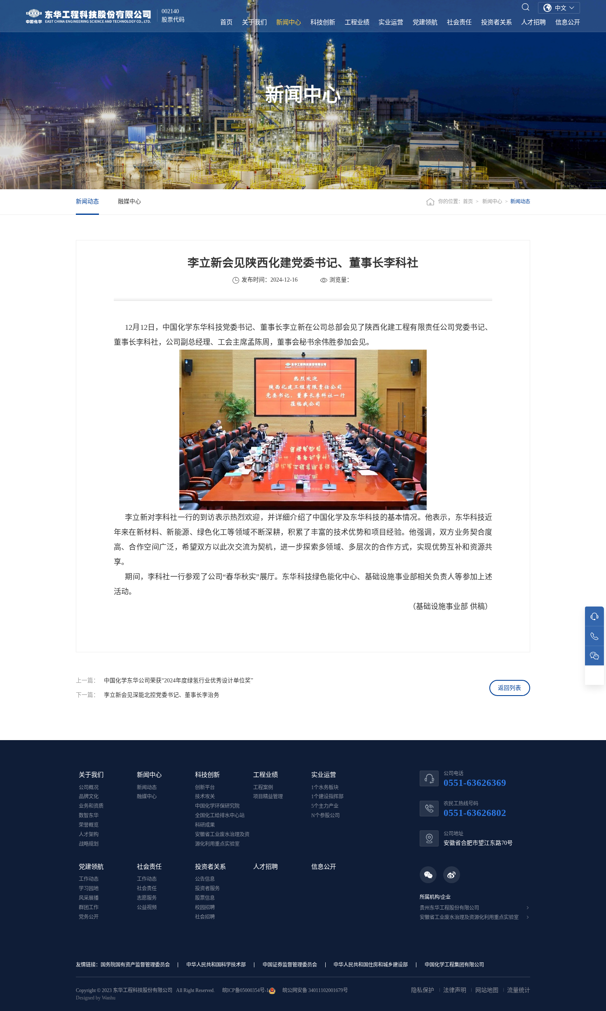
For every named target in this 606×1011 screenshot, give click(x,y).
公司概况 (89, 787)
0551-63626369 (475, 783)
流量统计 (518, 990)
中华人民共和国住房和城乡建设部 (371, 965)
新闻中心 (288, 22)
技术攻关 (205, 796)
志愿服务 (147, 898)
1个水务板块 (324, 787)
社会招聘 (205, 917)
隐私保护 (423, 990)
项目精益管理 (268, 796)
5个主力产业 (324, 806)
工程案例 (263, 787)
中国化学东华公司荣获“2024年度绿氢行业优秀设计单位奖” (178, 680)
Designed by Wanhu (95, 998)
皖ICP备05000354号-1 (245, 990)
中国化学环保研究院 (217, 806)
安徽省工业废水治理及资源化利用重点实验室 (469, 917)
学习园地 (89, 888)
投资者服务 (207, 888)
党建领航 (425, 22)
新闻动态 (87, 201)
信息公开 (567, 22)
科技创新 (322, 22)
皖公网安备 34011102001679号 (314, 990)
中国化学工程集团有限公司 (454, 965)
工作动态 (89, 879)
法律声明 (455, 990)
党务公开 (89, 917)
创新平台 (205, 787)
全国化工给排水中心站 (219, 815)
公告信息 (205, 879)
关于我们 (254, 22)
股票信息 (205, 898)
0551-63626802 (475, 813)
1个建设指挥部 (327, 796)
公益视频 (147, 907)
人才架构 (89, 834)
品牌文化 (89, 796)
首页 (226, 22)
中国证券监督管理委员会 (290, 965)
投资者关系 (496, 22)
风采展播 (89, 898)
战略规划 (89, 844)
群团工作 (89, 907)
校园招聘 (205, 907)
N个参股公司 (325, 815)
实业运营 (390, 22)
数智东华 (89, 815)
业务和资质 (91, 806)
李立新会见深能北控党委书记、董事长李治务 (161, 695)
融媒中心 (129, 201)
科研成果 (205, 825)
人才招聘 (533, 22)
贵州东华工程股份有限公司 (449, 908)
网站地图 (487, 990)
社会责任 (459, 22)
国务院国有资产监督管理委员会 (135, 965)
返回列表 (509, 688)
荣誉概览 (89, 825)
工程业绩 (357, 22)
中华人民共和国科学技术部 (216, 965)
